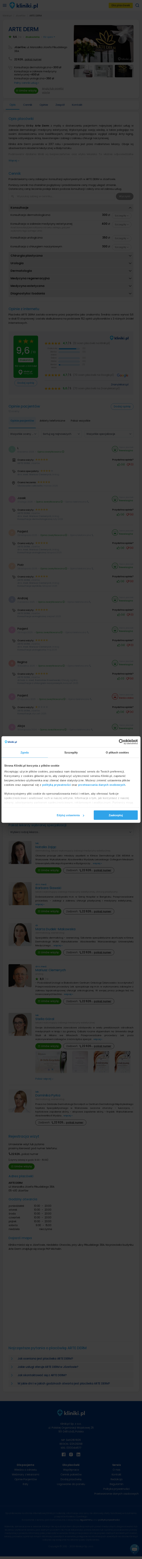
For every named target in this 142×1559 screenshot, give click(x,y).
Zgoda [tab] (25, 752)
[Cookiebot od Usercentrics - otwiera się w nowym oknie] (121, 742)
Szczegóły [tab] (71, 752)
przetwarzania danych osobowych (101, 784)
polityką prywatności (56, 784)
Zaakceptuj (116, 815)
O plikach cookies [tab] (117, 752)
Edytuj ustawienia (68, 815)
